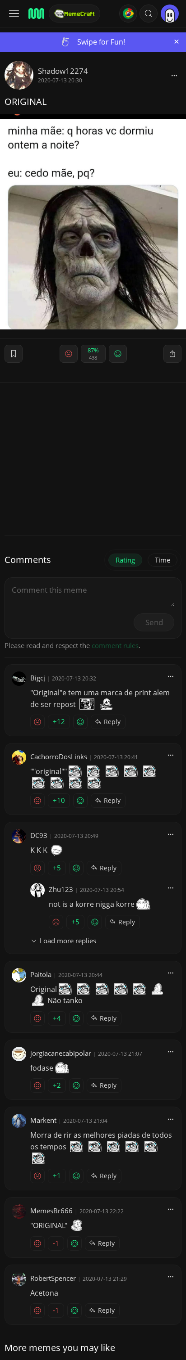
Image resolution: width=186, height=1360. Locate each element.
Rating (125, 559)
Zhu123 (61, 889)
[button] (149, 14)
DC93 (38, 835)
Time (162, 559)
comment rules (115, 645)
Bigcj (37, 677)
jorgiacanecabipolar (60, 1053)
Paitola (40, 974)
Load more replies (68, 940)
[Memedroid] (35, 13)
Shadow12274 (63, 71)
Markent (43, 1120)
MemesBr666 (51, 1210)
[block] (174, 75)
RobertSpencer (53, 1278)
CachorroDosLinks (58, 756)
